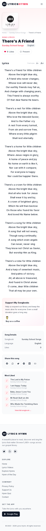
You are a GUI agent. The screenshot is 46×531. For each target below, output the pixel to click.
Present (26, 52)
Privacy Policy (8, 486)
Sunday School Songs (17, 33)
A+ (42, 63)
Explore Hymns (8, 471)
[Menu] (41, 4)
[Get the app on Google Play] (15, 451)
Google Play (12, 514)
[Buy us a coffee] (10, 451)
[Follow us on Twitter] (4, 451)
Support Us (7, 490)
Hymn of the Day (9, 474)
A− (37, 63)
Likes (10, 52)
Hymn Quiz (6, 493)
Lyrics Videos (7, 467)
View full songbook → (23, 410)
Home (4, 33)
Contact (5, 497)
